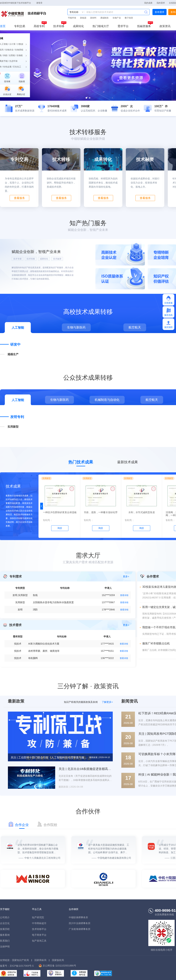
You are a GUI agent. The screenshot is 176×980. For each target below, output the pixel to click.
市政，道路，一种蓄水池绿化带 (101, 512)
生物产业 (117, 18)
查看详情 (124, 595)
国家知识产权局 (20, 960)
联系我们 (5, 940)
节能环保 (72, 18)
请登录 (39, 3)
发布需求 (159, 12)
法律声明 (5, 946)
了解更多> (107, 702)
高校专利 (39, 26)
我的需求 (161, 3)
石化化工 (17, 67)
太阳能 (12, 55)
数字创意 (129, 18)
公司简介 (5, 917)
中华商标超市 (39, 923)
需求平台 (123, 26)
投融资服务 (144, 26)
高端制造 (104, 18)
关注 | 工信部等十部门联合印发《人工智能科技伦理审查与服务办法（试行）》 (49, 757)
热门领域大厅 (100, 26)
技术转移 (58, 26)
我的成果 (148, 3)
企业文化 (5, 923)
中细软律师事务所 (78, 917)
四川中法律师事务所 (79, 923)
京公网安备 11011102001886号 (59, 965)
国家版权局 (58, 960)
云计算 (12, 44)
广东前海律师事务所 (79, 929)
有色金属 (7, 67)
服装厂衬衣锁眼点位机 (156, 643)
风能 (5, 55)
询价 (59, 528)
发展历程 (5, 929)
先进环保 (13, 61)
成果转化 (78, 26)
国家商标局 (40, 960)
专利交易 (19, 26)
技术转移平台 (24, 14)
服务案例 (5, 935)
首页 (3, 26)
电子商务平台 (39, 935)
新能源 (83, 18)
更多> (126, 576)
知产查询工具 (39, 940)
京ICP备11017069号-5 (22, 965)
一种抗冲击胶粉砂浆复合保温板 (60, 512)
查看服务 (19, 198)
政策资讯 (165, 26)
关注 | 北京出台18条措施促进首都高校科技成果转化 (94, 769)
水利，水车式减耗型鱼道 (141, 512)
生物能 (19, 55)
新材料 (93, 18)
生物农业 (9, 50)
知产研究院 (38, 917)
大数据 (20, 44)
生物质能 (19, 50)
